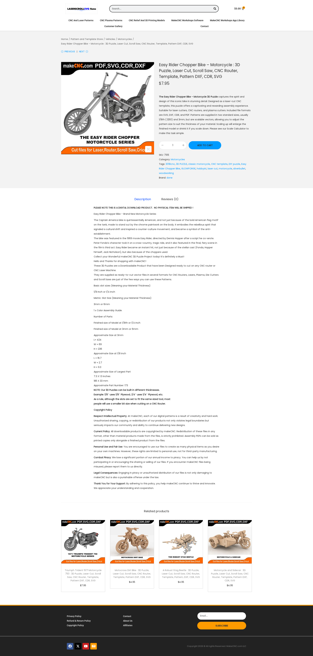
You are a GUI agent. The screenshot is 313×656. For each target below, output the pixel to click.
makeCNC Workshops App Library (227, 20)
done (169, 177)
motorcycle (225, 168)
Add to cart (205, 145)
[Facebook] (70, 646)
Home (64, 39)
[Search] (214, 8)
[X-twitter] (78, 646)
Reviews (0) (170, 199)
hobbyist (202, 168)
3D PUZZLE (181, 164)
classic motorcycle (199, 164)
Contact (205, 26)
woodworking (166, 173)
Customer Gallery (113, 26)
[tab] (142, 199)
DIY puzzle (234, 164)
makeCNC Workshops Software (187, 20)
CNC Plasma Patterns (111, 20)
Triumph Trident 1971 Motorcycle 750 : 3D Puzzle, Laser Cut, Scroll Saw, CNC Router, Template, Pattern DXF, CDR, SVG (83, 575)
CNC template (219, 164)
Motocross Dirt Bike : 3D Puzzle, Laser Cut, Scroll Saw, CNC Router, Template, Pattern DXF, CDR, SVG (132, 574)
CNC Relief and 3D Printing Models (147, 20)
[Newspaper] (93, 646)
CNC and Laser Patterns (80, 20)
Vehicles (110, 39)
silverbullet (239, 168)
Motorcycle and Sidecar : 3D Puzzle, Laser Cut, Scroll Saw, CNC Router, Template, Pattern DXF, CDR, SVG (230, 575)
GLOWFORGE (188, 168)
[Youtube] (85, 646)
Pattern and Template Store (87, 39)
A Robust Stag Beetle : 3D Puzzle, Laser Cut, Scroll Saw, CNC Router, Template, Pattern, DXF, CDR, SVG (181, 574)
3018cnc (170, 164)
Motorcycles (125, 39)
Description (142, 199)
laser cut (213, 168)
